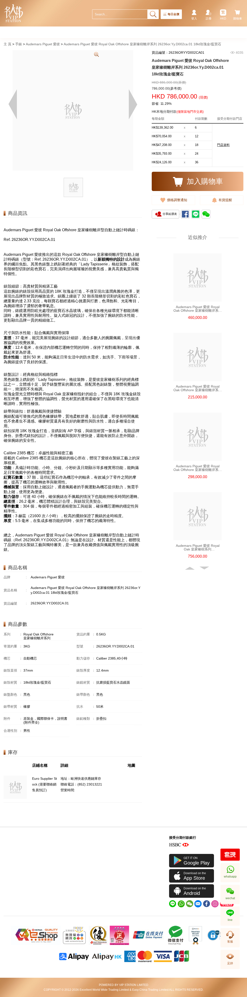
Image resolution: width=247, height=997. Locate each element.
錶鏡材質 (85, 682)
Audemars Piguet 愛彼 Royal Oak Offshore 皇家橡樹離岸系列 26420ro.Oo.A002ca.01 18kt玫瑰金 (197, 308)
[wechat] (189, 903)
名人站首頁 (14, 13)
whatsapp (230, 876)
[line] (172, 903)
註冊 (209, 18)
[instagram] (215, 903)
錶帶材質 (13, 706)
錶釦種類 (85, 718)
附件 (13, 718)
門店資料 (223, 145)
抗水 (85, 706)
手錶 (18, 44)
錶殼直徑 (13, 670)
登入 (194, 18)
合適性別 (13, 731)
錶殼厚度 (85, 670)
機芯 (13, 658)
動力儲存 (85, 658)
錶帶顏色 (85, 694)
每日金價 (173, 14)
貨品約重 (85, 634)
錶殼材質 (13, 682)
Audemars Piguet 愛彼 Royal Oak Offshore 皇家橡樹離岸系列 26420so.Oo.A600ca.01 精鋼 (197, 468)
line (230, 920)
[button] (190, 568)
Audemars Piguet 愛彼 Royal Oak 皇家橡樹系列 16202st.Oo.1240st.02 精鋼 (198, 547)
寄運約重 (13, 646)
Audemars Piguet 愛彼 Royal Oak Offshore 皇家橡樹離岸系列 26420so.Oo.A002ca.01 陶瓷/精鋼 (197, 388)
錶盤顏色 (13, 694)
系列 (13, 634)
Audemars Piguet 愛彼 (43, 44)
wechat (230, 898)
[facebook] (206, 903)
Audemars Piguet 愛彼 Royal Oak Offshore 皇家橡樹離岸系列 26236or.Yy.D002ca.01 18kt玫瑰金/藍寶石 (142, 44)
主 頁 (7, 44)
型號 (85, 646)
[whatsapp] (181, 903)
